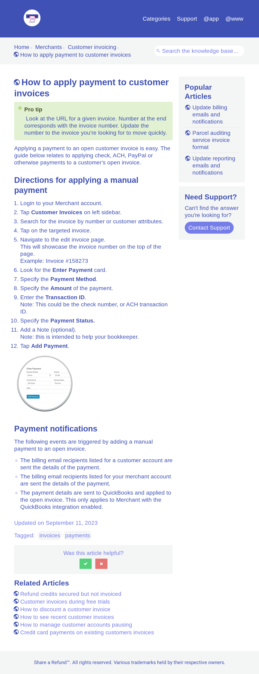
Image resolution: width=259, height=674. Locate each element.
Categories (156, 19)
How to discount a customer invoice (65, 609)
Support (187, 19)
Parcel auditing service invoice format (211, 140)
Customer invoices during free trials (65, 601)
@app (211, 19)
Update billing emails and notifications (209, 114)
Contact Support (209, 228)
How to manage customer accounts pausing (76, 625)
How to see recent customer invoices (67, 617)
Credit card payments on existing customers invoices (87, 632)
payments (77, 535)
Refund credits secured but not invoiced (70, 594)
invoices (49, 535)
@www (234, 19)
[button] (86, 564)
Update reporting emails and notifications (213, 165)
